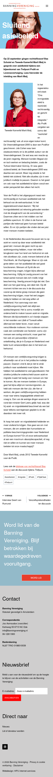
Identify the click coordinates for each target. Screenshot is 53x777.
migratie (21, 477)
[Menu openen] (47, 6)
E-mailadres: (8, 690)
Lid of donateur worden (13, 730)
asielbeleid (10, 477)
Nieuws (6, 726)
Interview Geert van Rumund (11, 499)
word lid (36, 577)
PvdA (31, 477)
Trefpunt (8, 482)
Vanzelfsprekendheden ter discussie (40, 499)
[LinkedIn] (5, 746)
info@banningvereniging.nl (15, 630)
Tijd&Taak (41, 477)
